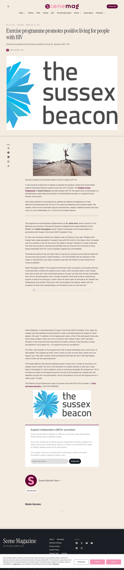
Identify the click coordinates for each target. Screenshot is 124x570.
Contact (64, 553)
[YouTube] (92, 543)
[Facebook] (77, 543)
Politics (31, 13)
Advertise (60, 539)
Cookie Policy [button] (16, 564)
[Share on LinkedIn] (8, 157)
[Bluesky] (87, 543)
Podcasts (99, 13)
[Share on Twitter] (8, 148)
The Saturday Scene (64, 13)
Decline (97, 562)
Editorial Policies (55, 543)
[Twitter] (82, 543)
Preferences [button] (56, 564)
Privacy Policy (54, 546)
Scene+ (77, 13)
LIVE (52, 13)
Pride (38, 13)
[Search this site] (8, 6)
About (51, 539)
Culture (45, 13)
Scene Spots (88, 13)
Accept (113, 562)
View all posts (32, 491)
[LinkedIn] (77, 548)
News (21, 13)
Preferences (81, 562)
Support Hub (53, 553)
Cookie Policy (54, 550)
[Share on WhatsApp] (8, 161)
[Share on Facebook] (8, 152)
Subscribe (112, 6)
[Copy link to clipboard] (8, 166)
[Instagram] (82, 548)
